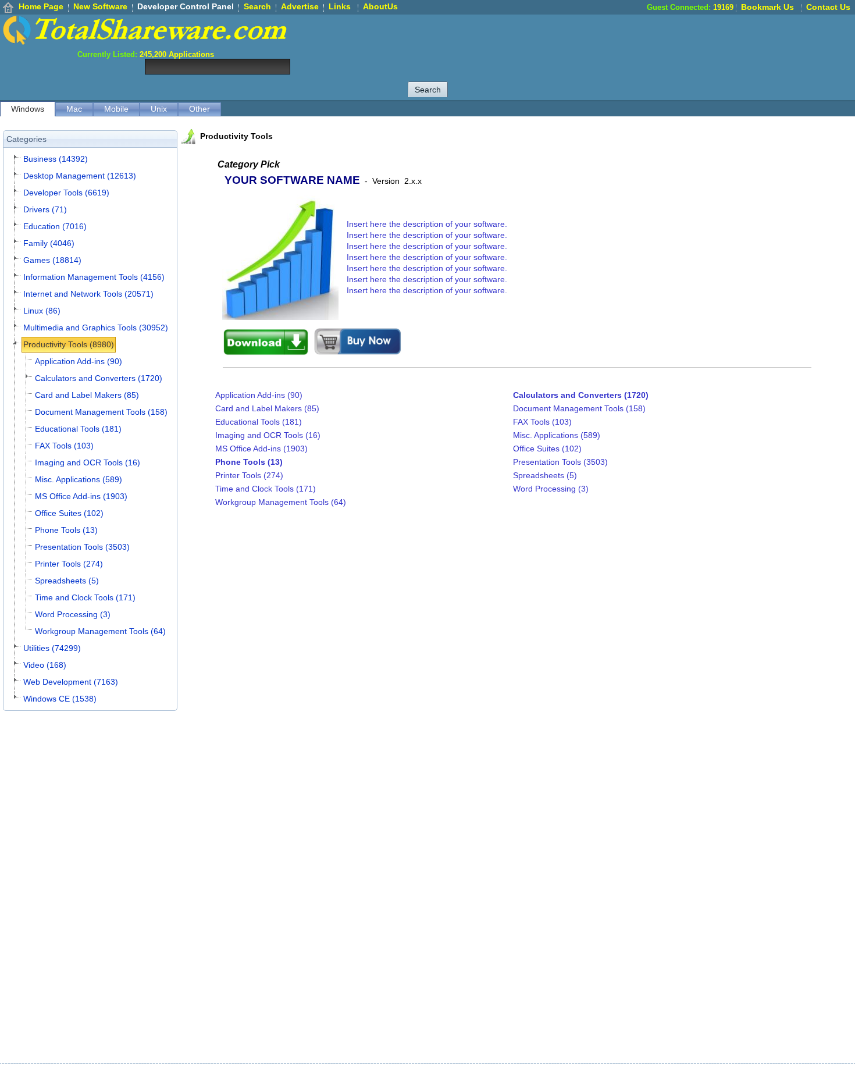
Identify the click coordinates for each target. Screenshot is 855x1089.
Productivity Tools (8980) (68, 344)
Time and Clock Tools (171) (85, 597)
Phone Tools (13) (66, 530)
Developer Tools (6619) (66, 192)
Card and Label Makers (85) (87, 395)
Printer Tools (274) (69, 563)
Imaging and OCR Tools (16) (87, 462)
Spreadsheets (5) (67, 580)
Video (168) (44, 665)
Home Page (41, 6)
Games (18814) (52, 260)
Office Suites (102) (69, 513)
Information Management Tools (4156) (94, 277)
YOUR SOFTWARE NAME (292, 180)
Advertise (300, 6)
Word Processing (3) (73, 614)
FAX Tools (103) (64, 445)
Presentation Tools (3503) (82, 546)
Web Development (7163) (70, 681)
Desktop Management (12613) (79, 175)
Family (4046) (48, 243)
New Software (100, 6)
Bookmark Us (767, 7)
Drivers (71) (45, 209)
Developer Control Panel (185, 6)
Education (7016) (55, 226)
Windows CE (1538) (60, 698)
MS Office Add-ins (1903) (81, 496)
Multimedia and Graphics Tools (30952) (95, 327)
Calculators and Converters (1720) (98, 378)
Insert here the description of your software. (427, 224)
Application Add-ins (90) (78, 361)
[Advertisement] (643, 41)
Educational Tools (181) (78, 428)
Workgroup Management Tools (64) (100, 631)
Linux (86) (41, 310)
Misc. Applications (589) (78, 479)
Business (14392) (55, 158)
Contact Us (828, 7)
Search (257, 6)
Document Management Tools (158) (101, 412)
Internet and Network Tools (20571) (88, 293)
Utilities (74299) (52, 648)
